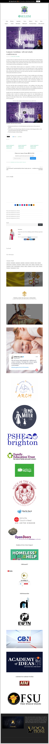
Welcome (11, 21)
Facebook (8, 248)
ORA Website (18, 23)
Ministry (30, 21)
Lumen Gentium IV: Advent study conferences (34, 147)
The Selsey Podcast (32, 23)
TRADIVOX (24, 309)
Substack (40, 266)
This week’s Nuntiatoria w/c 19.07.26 (12, 218)
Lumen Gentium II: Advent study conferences (10, 147)
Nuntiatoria (8, 266)
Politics (25, 266)
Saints (37, 266)
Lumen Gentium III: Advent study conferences (22, 147)
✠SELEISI (24, 16)
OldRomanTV (24, 23)
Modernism (37, 264)
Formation (14, 264)
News (36, 21)
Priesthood (29, 266)
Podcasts (22, 266)
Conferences (12, 162)
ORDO (12, 266)
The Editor (18, 56)
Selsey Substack (41, 23)
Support (6, 23)
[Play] (24, 112)
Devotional (17, 162)
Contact (12, 23)
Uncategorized (13, 268)
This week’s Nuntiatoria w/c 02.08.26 (13, 214)
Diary (41, 21)
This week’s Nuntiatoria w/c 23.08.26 (13, 210)
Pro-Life (33, 266)
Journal (27, 264)
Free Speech (19, 264)
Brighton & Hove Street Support (24, 545)
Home (7, 21)
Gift (38, 1)
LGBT (30, 264)
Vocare (24, 21)
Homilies (23, 264)
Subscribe (33, 158)
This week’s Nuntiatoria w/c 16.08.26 (13, 212)
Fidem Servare (9, 264)
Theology (24, 162)
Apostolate (18, 21)
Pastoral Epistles (17, 266)
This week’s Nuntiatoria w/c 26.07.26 (13, 216)
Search (7, 222)
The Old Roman (10, 254)
